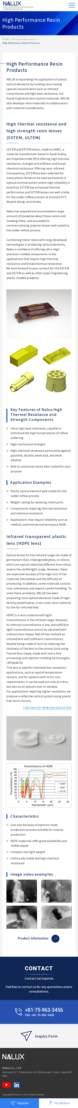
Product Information (24, 39)
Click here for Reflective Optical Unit (47, 708)
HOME (5, 39)
